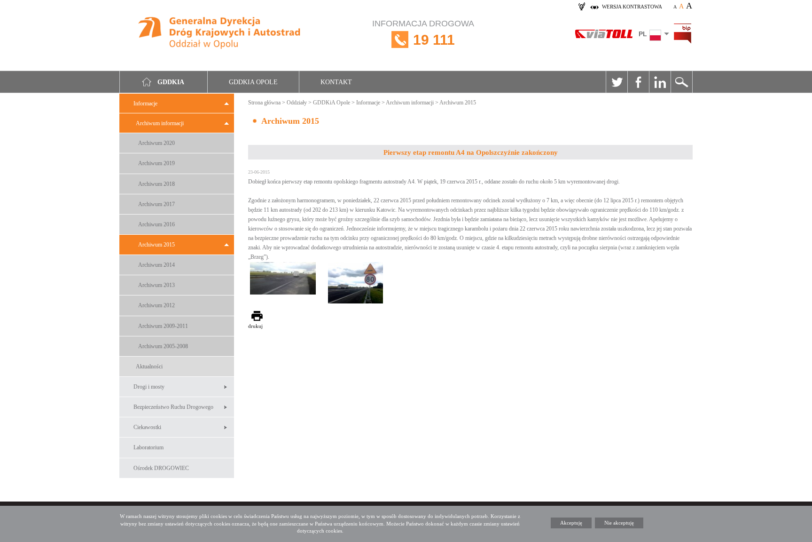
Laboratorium (148, 447)
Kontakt (336, 82)
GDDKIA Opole (253, 82)
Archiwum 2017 (156, 204)
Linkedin (660, 82)
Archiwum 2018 (156, 184)
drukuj (255, 326)
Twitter (616, 82)
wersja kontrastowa (632, 6)
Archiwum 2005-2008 (163, 346)
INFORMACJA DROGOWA (423, 33)
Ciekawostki (147, 427)
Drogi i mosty (148, 386)
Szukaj (681, 82)
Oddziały (297, 102)
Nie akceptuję (619, 523)
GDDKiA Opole (331, 102)
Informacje (145, 103)
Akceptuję (571, 523)
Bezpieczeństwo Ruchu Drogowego (173, 407)
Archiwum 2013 (156, 285)
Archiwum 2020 (156, 143)
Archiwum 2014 (156, 265)
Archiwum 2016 (156, 224)
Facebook (638, 82)
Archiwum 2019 (156, 163)
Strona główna (264, 102)
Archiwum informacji (160, 123)
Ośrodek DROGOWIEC (161, 468)
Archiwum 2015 (156, 244)
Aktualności (149, 366)
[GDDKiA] (220, 34)
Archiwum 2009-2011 (163, 326)
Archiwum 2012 (156, 305)
